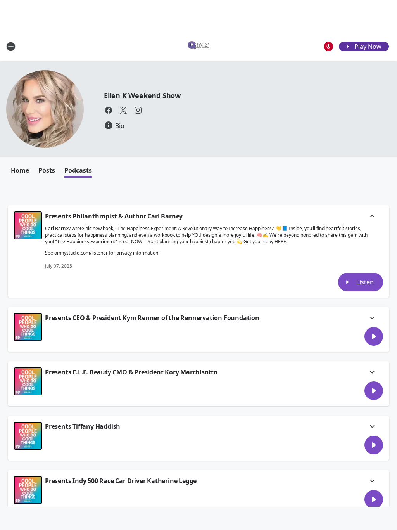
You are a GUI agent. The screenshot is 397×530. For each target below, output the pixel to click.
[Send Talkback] (328, 46)
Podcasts (78, 170)
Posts (46, 170)
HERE (280, 241)
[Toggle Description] (372, 216)
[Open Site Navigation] (11, 46)
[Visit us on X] (123, 110)
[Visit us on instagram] (138, 110)
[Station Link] (198, 46)
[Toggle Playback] (28, 225)
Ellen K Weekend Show (142, 95)
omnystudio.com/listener (81, 252)
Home (20, 170)
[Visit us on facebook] (108, 110)
